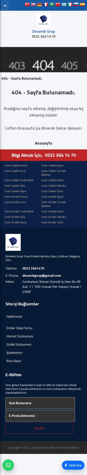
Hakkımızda (14, 316)
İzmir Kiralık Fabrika (53, 217)
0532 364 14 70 (43, 36)
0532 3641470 (33, 268)
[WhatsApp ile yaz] (8, 465)
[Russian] (76, 5)
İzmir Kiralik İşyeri (52, 197)
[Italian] (70, 5)
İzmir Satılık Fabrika (53, 186)
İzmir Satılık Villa (14, 186)
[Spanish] (82, 5)
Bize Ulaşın (14, 360)
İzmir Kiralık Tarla (52, 222)
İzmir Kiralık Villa (14, 217)
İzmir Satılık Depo (15, 191)
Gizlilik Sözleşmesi (19, 344)
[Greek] (64, 5)
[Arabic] (51, 5)
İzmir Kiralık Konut (15, 197)
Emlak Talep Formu (19, 328)
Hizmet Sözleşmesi (20, 336)
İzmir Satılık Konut (15, 165)
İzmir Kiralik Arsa (15, 202)
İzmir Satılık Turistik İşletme (53, 173)
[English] (33, 5)
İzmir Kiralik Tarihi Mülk (19, 211)
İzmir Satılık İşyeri (52, 165)
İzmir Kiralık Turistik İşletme (53, 204)
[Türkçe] (27, 5)
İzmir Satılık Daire (52, 180)
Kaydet (39, 428)
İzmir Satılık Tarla (52, 191)
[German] (39, 5)
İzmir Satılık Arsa (15, 171)
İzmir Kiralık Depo (15, 222)
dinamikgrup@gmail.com (41, 275)
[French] (45, 5)
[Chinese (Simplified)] (57, 5)
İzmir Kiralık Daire (52, 211)
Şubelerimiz (14, 352)
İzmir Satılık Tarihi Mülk (19, 180)
